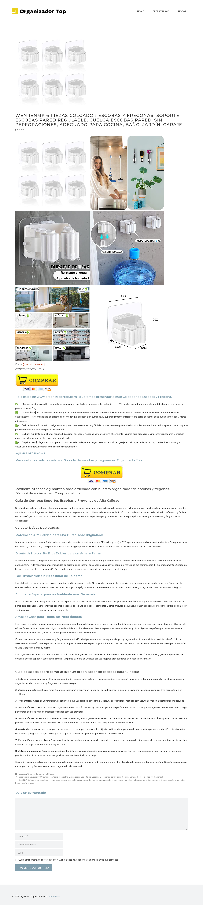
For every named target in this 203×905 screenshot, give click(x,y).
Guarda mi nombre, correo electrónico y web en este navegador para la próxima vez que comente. (68, 859)
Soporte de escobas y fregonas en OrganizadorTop (103, 460)
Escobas (22, 774)
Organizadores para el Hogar (40, 774)
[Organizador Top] (39, 11)
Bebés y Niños (161, 11)
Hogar (182, 11)
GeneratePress (53, 896)
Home (140, 11)
